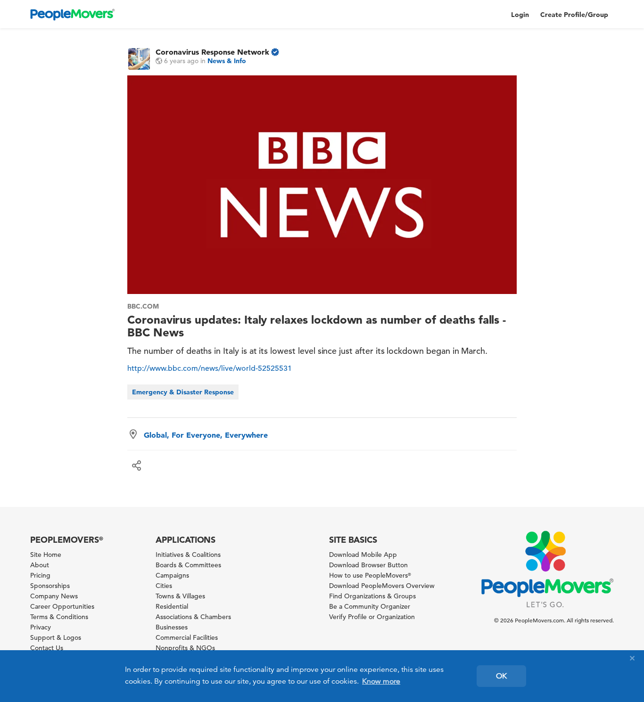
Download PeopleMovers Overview (382, 585)
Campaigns (172, 575)
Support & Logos (55, 637)
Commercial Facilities (187, 637)
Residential (172, 606)
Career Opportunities (62, 606)
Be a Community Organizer (369, 606)
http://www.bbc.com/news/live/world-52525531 (209, 368)
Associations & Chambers (193, 616)
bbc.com (143, 306)
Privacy (40, 627)
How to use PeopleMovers (370, 575)
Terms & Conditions (59, 616)
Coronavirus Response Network (212, 52)
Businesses (172, 627)
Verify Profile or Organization (372, 616)
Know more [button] (381, 681)
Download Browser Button (368, 565)
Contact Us (46, 648)
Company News (54, 596)
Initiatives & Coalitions (188, 554)
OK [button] (501, 676)
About (39, 565)
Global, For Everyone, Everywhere (206, 435)
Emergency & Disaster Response (183, 392)
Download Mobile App (363, 554)
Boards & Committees (188, 565)
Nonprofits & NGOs (185, 648)
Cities (164, 585)
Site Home (45, 554)
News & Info (226, 61)
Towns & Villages (180, 596)
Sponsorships (50, 585)
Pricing (40, 575)
